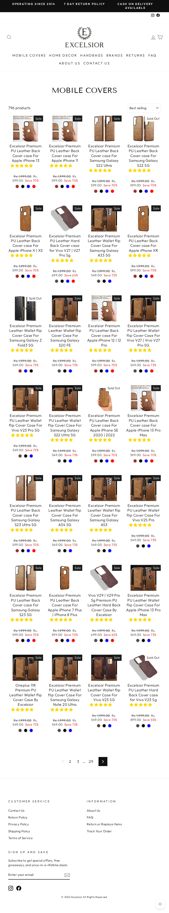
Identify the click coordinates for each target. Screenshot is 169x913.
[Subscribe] (67, 875)
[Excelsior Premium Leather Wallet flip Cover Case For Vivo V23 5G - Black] (104, 726)
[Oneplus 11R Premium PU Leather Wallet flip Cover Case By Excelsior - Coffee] (20, 730)
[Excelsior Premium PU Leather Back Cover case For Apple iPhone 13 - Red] (34, 186)
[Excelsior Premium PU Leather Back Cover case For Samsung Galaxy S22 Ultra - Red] (112, 191)
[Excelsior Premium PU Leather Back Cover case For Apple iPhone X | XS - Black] (23, 276)
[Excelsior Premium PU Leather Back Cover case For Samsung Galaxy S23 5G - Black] (23, 640)
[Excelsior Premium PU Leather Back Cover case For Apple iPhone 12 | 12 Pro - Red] (112, 371)
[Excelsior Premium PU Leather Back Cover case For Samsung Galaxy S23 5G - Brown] (17, 640)
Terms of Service (20, 838)
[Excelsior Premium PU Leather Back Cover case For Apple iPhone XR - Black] (141, 276)
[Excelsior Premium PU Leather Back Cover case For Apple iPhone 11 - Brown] (57, 186)
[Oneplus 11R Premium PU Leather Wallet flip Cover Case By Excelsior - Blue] (31, 730)
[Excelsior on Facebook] (18, 888)
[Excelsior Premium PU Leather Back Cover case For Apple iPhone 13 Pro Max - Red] (152, 461)
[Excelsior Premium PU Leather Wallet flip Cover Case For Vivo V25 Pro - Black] (143, 546)
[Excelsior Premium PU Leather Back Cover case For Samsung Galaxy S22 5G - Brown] (135, 191)
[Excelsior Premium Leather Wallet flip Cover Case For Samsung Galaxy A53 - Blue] (110, 551)
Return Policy (18, 817)
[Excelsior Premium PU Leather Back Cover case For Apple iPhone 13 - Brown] (17, 186)
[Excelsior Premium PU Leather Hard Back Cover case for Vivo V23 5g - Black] (143, 726)
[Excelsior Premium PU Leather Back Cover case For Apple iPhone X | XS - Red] (34, 276)
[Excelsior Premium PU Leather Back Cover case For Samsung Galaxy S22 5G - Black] (141, 191)
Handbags (91, 55)
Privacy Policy (18, 824)
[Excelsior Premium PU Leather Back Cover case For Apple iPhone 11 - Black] (62, 186)
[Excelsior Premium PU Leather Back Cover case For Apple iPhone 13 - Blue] (28, 186)
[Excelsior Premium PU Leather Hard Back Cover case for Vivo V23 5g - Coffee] (138, 726)
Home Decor (63, 55)
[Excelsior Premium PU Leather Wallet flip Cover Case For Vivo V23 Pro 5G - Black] (26, 456)
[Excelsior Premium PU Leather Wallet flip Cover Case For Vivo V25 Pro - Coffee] (138, 546)
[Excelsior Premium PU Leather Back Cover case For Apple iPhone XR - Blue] (146, 276)
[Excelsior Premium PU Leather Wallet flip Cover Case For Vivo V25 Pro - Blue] (149, 546)
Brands (114, 55)
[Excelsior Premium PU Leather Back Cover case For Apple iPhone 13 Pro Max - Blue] (146, 461)
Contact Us (96, 63)
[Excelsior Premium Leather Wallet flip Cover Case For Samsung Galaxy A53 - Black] (104, 551)
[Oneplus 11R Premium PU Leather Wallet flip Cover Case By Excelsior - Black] (26, 730)
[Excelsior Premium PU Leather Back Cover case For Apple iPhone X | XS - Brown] (17, 276)
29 (91, 761)
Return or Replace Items (104, 824)
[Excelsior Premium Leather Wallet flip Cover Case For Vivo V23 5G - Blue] (110, 726)
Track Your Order (99, 831)
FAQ (152, 55)
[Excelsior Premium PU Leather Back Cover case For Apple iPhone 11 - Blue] (68, 186)
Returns (135, 55)
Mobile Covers (29, 55)
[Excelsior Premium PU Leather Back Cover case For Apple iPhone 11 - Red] (73, 186)
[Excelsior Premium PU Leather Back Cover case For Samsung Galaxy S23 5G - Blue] (28, 640)
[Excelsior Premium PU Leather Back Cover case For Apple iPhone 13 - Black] (23, 186)
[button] (22, 165)
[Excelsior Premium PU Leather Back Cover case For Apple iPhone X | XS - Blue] (28, 276)
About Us (69, 63)
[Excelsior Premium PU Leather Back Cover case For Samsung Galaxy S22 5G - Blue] (146, 191)
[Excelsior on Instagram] (10, 888)
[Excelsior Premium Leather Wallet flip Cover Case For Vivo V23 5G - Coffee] (99, 726)
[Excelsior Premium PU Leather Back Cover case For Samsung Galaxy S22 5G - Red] (152, 191)
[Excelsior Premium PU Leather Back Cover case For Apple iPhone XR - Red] (152, 276)
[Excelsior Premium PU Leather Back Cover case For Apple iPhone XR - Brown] (135, 276)
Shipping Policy (19, 831)
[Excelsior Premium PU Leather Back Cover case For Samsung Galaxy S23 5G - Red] (34, 640)
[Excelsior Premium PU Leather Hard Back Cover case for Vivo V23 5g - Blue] (149, 726)
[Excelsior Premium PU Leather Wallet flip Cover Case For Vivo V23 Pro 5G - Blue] (31, 456)
